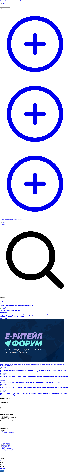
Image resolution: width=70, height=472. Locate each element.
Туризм (3, 441)
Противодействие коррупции (6, 439)
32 (4, 400)
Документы (3, 3)
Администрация (4, 433)
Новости (3, 2)
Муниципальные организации (6, 443)
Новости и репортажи (5, 404)
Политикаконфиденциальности (3, 469)
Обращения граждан (5, 4)
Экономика (3, 447)
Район (3, 431)
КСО (2, 440)
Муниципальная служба (5, 442)
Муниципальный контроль (5, 446)
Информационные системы (6, 445)
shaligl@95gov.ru (2, 468)
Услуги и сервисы (4, 405)
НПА (2, 434)
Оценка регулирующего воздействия (9, 432)
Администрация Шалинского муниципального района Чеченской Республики (11, 0)
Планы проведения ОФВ (7, 455)
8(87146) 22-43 (2, 460)
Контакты (3, 5)
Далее (6, 400)
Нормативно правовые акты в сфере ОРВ (9, 449)
